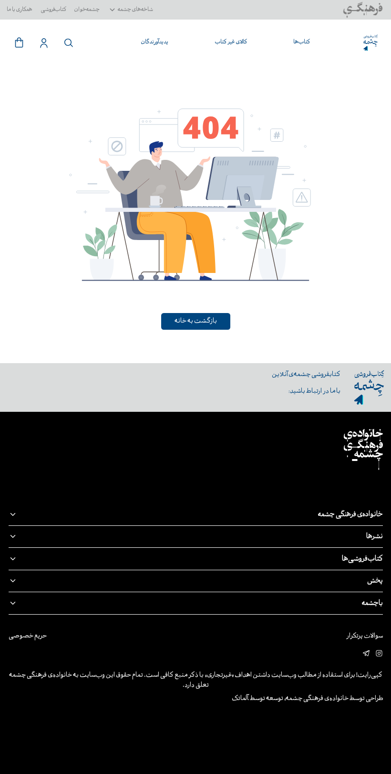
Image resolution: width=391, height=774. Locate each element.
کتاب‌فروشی (53, 9)
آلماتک (240, 699)
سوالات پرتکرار (364, 636)
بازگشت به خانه (196, 321)
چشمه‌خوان (87, 9)
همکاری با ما (19, 9)
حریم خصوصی (28, 636)
